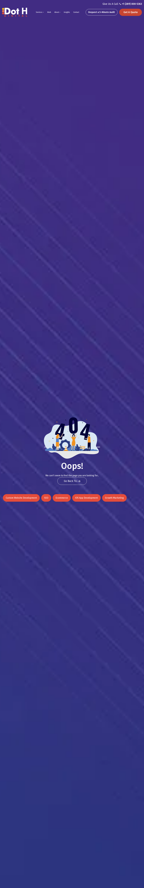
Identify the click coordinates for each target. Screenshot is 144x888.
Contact (76, 12)
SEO (46, 497)
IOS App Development (86, 497)
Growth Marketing (114, 497)
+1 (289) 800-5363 (132, 3)
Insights (67, 12)
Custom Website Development (21, 497)
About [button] (56, 12)
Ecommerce (62, 497)
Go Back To (70, 481)
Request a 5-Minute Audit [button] (101, 12)
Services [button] (39, 12)
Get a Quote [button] (130, 12)
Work (49, 12)
